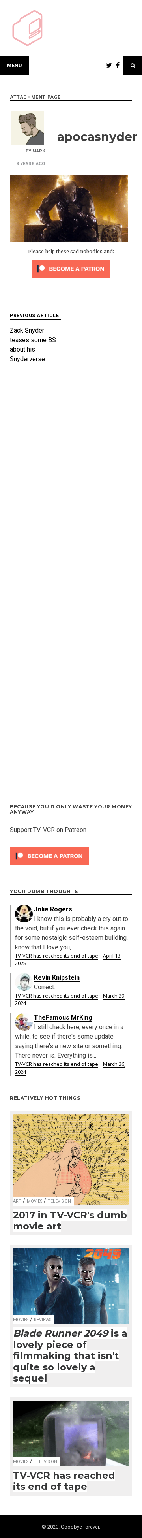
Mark (38, 151)
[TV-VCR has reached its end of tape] (71, 1428)
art (17, 1201)
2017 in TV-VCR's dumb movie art (70, 1220)
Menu (14, 65)
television (59, 1201)
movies (34, 1201)
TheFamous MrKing (63, 1017)
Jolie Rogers (53, 909)
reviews (42, 1319)
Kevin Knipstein (57, 977)
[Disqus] (71, 478)
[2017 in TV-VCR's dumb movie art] (71, 1155)
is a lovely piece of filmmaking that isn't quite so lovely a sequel (70, 1355)
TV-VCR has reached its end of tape (56, 955)
